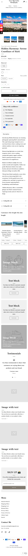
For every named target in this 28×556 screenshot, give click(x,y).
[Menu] (2, 2)
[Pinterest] (1, 30)
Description (6, 134)
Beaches (15, 6)
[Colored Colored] (4, 72)
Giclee (4, 66)
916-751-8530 (5, 528)
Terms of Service (5, 513)
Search (3, 517)
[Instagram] (1, 24)
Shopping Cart (5, 506)
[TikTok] (1, 32)
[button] (12, 377)
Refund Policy (4, 508)
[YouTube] (1, 27)
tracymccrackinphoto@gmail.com (10, 526)
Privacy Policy (5, 511)
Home (10, 6)
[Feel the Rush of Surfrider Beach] (18, 223)
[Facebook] (1, 21)
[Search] (26, 1)
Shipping (10, 59)
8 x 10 (4, 79)
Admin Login (4, 515)
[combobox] (6, 240)
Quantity (4, 82)
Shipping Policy (5, 504)
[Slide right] (25, 39)
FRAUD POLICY (5, 502)
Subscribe (14, 487)
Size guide (23, 75)
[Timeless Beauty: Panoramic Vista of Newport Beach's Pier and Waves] (6, 223)
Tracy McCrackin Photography (14, 2)
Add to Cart (6, 243)
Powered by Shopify (14, 545)
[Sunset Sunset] (2, 72)
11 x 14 (10, 79)
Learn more (14, 293)
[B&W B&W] (7, 72)
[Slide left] (3, 39)
